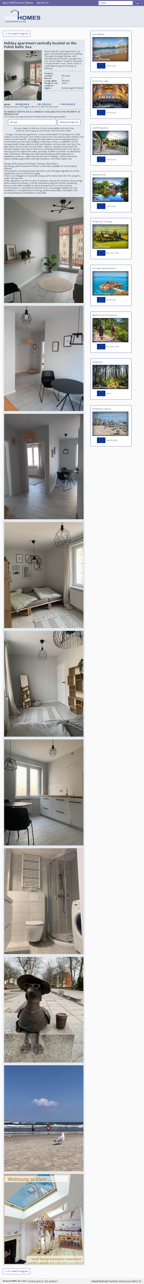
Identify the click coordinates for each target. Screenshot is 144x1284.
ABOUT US (136, 1281)
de (38, 2)
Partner (19, 2)
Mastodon (113, 1281)
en (43, 2)
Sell (11, 2)
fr (48, 2)
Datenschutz (125, 1281)
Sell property (51, 1281)
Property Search (35, 1281)
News (29, 2)
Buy (5, 2)
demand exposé (69, 122)
